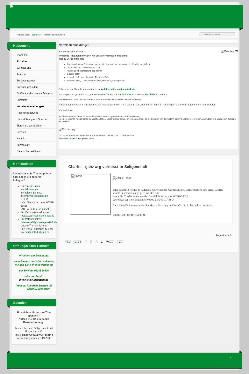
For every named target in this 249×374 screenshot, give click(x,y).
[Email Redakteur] (118, 89)
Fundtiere (22, 99)
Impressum (23, 144)
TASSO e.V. (128, 94)
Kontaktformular (30, 189)
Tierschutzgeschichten (29, 125)
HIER (74, 139)
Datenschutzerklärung (29, 151)
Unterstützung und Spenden (32, 119)
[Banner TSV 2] (19, 6)
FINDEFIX (150, 94)
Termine (21, 74)
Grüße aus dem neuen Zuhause (34, 93)
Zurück (78, 242)
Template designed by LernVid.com (222, 366)
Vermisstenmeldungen (30, 106)
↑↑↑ (230, 357)
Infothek (21, 132)
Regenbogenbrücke (27, 112)
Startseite (22, 54)
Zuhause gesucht (26, 80)
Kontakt (21, 138)
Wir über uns (24, 67)
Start (68, 242)
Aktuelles (22, 61)
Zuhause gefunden (27, 87)
